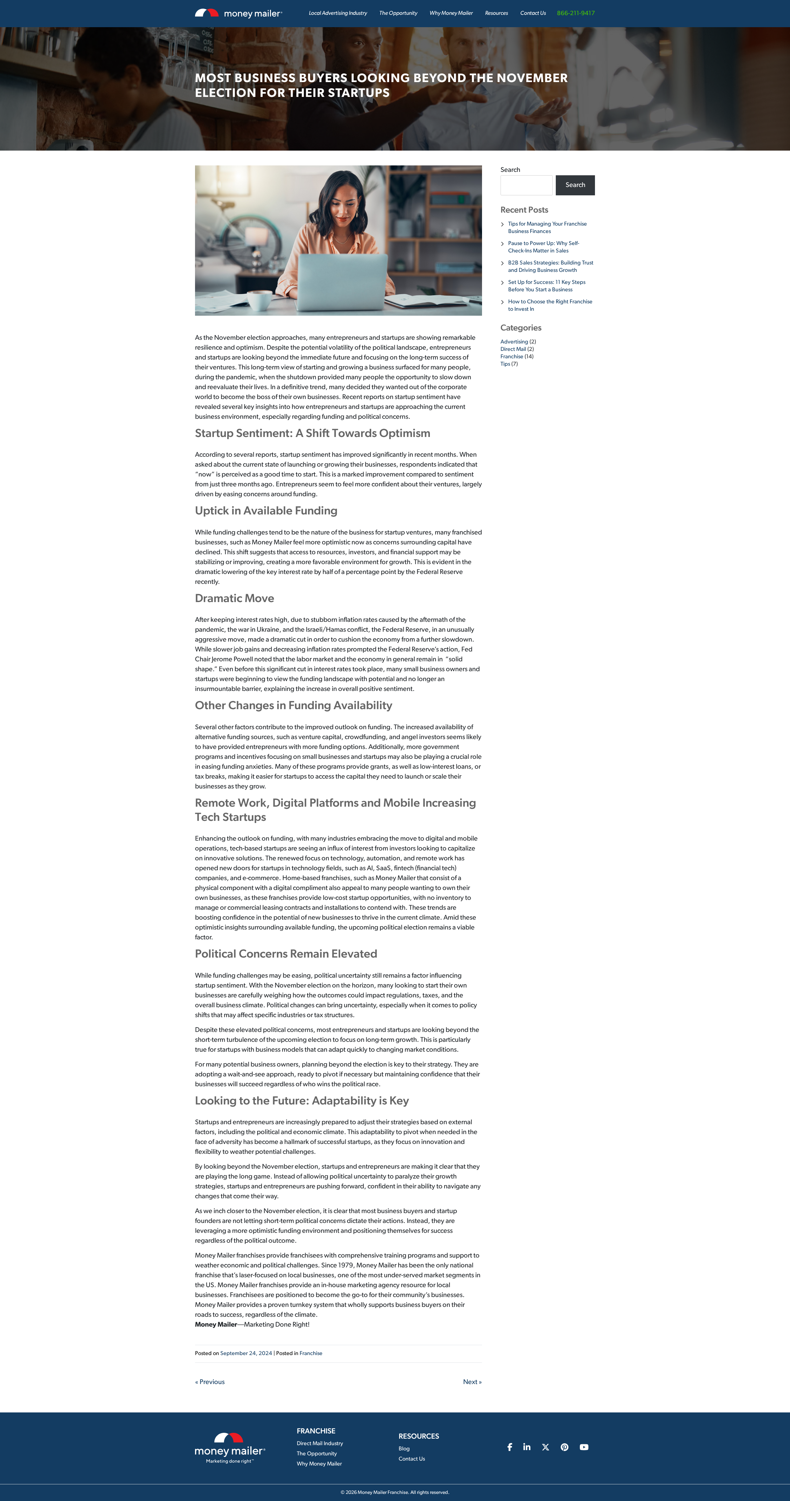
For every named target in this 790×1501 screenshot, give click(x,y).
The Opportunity (398, 13)
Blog (404, 1449)
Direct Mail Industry (320, 1444)
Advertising (514, 342)
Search (510, 170)
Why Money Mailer (451, 13)
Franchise (311, 1354)
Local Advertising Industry (338, 13)
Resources (496, 13)
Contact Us (533, 13)
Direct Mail (513, 349)
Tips (505, 364)
